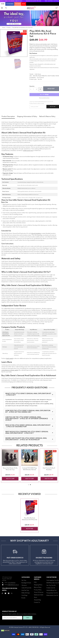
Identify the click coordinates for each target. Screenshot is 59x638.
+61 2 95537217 (11, 582)
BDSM (23, 3)
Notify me (29, 528)
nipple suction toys (28, 150)
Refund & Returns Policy (47, 116)
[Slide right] (56, 555)
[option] (13, 43)
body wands (9, 358)
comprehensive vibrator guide (9, 370)
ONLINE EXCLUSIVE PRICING (33, 1)
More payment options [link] (44, 97)
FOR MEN (17, 3)
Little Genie (38, 74)
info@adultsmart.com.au (13, 584)
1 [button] (28, 484)
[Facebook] (2, 593)
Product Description (8, 116)
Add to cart (10, 478)
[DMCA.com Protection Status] (29, 630)
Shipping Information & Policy (27, 116)
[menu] (2, 8)
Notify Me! (52, 106)
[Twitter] (12, 593)
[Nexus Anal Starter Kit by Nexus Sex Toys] (10, 457)
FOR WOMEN (9, 3)
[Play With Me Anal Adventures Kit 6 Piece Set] (29, 507)
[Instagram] (5, 593)
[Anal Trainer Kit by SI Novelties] (49, 457)
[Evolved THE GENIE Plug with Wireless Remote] (29, 457)
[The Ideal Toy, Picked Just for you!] (29, 18)
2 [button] (30, 484)
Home (3, 27)
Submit (27, 617)
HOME (2, 3)
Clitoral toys (5, 353)
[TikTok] (9, 593)
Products (9, 27)
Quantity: (32, 86)
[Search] (6, 8)
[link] (40, 89)
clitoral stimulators (36, 233)
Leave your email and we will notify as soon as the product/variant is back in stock (41, 102)
